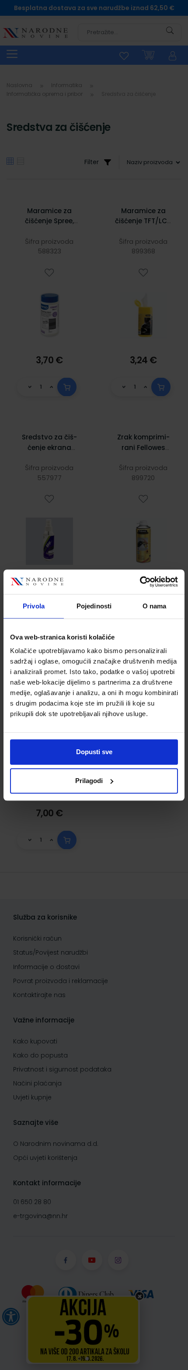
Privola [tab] (34, 606)
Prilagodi (89, 780)
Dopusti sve (94, 751)
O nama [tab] (155, 606)
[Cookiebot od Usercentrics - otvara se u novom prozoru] (139, 581)
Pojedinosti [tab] (94, 606)
